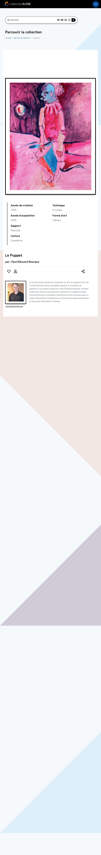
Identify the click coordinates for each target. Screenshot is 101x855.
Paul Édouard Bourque (25, 262)
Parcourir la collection (22, 38)
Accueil (8, 38)
